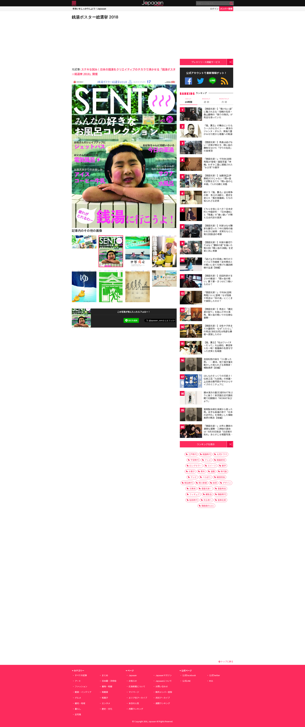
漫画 (213, 471)
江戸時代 (192, 454)
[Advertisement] (98, 43)
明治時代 (188, 482)
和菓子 (105, 697)
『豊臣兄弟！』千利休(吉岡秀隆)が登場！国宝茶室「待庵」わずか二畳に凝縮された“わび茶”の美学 (218, 163)
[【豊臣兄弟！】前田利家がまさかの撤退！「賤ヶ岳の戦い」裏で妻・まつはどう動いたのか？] (191, 281)
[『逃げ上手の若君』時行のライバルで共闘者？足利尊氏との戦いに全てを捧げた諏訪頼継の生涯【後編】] (191, 264)
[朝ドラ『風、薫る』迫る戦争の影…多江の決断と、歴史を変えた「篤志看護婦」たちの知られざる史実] (191, 198)
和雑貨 (105, 691)
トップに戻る (226, 661)
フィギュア (194, 494)
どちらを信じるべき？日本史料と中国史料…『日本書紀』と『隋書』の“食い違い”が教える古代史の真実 (218, 213)
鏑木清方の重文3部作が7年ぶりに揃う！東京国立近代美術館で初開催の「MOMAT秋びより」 (218, 397)
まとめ (105, 675)
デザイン (227, 482)
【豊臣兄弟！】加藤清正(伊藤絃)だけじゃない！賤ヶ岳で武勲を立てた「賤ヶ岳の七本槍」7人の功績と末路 (218, 180)
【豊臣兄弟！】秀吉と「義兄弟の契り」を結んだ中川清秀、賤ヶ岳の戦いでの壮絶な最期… (218, 313)
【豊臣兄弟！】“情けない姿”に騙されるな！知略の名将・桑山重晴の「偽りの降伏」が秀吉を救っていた (218, 113)
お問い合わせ (162, 686)
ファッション (81, 686)
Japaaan (152, 3)
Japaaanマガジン (164, 675)
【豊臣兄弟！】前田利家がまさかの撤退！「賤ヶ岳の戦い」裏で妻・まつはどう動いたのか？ (218, 280)
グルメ (78, 697)
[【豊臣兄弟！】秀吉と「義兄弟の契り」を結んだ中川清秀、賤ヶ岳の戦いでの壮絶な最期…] (191, 315)
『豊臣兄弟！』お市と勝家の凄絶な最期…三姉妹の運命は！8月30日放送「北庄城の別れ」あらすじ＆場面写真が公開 (218, 431)
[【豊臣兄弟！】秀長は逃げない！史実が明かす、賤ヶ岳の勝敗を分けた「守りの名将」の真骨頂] (191, 148)
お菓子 (192, 471)
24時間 (188, 100)
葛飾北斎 (222, 499)
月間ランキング (136, 708)
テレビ (193, 477)
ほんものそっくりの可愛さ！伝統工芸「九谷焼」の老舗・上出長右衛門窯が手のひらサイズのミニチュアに (218, 380)
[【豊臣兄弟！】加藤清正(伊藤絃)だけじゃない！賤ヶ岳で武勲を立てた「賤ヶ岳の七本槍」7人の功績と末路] (191, 181)
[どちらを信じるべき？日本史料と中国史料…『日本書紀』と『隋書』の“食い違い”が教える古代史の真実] (191, 214)
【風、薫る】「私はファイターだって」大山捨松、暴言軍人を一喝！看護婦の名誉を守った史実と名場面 (218, 347)
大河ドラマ (222, 454)
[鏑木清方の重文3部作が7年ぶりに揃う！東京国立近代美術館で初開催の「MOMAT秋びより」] (191, 398)
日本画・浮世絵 (109, 680)
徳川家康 (203, 482)
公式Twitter (200, 81)
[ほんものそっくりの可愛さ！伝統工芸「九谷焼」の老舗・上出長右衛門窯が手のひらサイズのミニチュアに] (191, 381)
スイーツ (212, 465)
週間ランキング (163, 703)
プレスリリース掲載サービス (205, 62)
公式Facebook (188, 81)
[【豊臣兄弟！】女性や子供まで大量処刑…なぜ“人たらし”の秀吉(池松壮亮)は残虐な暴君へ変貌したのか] (191, 331)
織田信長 (221, 477)
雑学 (224, 465)
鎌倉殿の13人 (207, 505)
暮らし (78, 708)
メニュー (74, 3)
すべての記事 (81, 675)
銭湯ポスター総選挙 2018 (95, 17)
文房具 (192, 488)
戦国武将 (221, 459)
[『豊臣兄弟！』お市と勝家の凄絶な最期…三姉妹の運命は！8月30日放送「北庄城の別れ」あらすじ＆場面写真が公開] (191, 431)
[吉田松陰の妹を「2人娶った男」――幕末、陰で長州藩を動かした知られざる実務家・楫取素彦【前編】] (191, 365)
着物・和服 (107, 686)
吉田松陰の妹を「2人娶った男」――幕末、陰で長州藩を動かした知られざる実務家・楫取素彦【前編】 (218, 363)
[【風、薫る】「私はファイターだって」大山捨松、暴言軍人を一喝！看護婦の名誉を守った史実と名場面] (191, 348)
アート (78, 680)
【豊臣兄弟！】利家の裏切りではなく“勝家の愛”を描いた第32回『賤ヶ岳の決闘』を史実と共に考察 (218, 246)
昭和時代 (193, 499)
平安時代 (194, 459)
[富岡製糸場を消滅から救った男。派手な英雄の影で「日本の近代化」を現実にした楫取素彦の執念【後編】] (191, 415)
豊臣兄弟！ (206, 488)
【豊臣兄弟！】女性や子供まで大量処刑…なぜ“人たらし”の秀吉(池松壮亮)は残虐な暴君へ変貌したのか (218, 330)
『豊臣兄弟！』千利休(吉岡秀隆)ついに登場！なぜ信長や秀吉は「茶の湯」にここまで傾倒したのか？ (218, 296)
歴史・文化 (107, 708)
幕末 (203, 471)
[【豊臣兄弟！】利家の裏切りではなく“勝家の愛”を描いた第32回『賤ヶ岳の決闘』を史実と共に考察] (191, 248)
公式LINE (212, 81)
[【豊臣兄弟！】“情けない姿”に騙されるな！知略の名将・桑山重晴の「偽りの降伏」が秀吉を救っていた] (191, 114)
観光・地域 (80, 703)
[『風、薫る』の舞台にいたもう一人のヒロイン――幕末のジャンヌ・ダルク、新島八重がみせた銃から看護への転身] (191, 131)
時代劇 (224, 471)
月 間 (224, 100)
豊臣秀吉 (222, 488)
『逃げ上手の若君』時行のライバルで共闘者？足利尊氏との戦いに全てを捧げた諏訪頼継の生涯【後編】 (218, 263)
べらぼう (207, 477)
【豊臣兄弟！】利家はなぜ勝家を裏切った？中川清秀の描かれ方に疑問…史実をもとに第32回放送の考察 (218, 230)
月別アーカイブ (163, 697)
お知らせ (133, 680)
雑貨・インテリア (83, 691)
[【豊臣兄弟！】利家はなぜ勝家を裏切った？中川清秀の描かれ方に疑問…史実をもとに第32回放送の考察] (191, 231)
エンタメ (106, 703)
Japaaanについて (164, 680)
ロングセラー (195, 465)
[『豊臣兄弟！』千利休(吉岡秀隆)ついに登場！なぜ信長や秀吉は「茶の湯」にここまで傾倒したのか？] (191, 298)
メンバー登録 (226, 8)
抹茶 (215, 482)
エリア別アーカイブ (138, 697)
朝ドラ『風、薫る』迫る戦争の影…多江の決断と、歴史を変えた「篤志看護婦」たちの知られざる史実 (218, 196)
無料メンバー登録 (164, 691)
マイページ (134, 691)
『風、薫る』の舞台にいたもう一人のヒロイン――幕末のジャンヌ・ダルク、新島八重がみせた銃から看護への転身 (218, 130)
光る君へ (207, 499)
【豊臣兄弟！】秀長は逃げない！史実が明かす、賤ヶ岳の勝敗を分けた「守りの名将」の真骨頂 (218, 146)
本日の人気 (134, 703)
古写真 (78, 714)
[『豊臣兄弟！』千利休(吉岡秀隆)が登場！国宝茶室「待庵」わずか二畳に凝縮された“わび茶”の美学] (191, 164)
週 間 (206, 100)
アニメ (208, 459)
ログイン (214, 8)
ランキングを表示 (206, 444)
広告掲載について (137, 686)
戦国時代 (207, 454)
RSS (224, 81)
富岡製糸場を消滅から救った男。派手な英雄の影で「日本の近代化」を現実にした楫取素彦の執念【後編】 (218, 413)
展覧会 (209, 494)
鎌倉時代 (222, 494)
